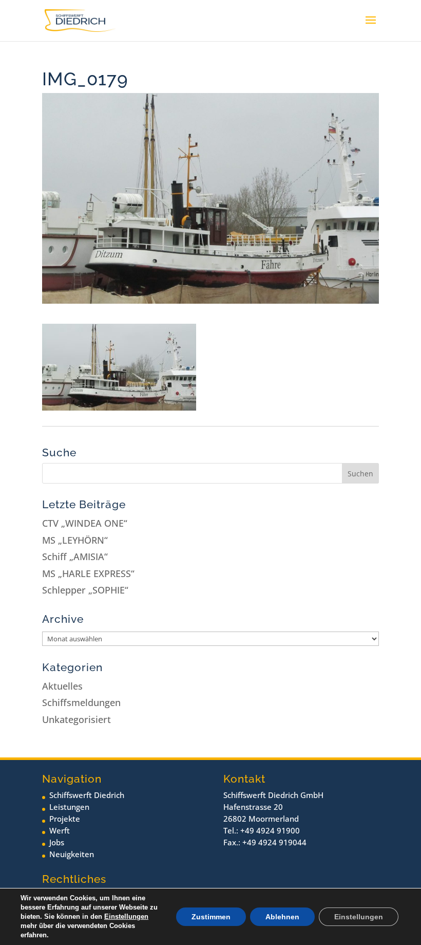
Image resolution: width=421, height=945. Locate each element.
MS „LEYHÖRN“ (75, 540)
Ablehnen (282, 917)
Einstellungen (126, 916)
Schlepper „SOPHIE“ (85, 590)
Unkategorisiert (76, 719)
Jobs (56, 842)
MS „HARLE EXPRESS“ (88, 573)
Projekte (64, 818)
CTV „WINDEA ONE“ (84, 523)
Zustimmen (211, 917)
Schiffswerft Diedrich (86, 795)
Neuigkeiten (71, 854)
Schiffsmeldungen (81, 702)
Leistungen (69, 807)
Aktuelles (62, 686)
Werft (59, 830)
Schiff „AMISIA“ (75, 556)
